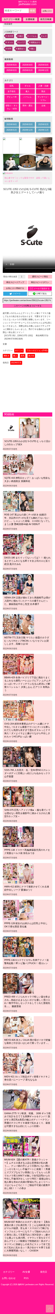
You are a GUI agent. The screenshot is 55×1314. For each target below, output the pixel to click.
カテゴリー (9, 1272)
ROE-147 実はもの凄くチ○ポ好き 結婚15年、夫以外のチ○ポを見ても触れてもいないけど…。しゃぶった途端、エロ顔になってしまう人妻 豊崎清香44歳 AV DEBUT (27, 519)
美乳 (23, 356)
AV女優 (26, 1272)
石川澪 (10, 36)
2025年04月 (27, 65)
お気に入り (47, 11)
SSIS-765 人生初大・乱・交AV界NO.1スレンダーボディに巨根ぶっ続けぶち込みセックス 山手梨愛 (27, 773)
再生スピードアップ (15, 282)
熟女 (43, 91)
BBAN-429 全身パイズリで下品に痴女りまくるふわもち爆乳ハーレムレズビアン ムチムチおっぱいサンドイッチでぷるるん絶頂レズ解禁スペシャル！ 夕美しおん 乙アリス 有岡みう (27, 684)
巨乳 (12, 86)
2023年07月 (16, 363)
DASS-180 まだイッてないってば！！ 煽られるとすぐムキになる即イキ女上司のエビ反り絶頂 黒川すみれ (27, 560)
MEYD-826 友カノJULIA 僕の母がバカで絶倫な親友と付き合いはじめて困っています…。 (27, 1041)
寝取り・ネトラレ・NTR (12, 107)
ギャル (10, 42)
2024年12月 (43, 70)
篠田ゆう (21, 49)
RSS (26, 1278)
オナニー (19, 350)
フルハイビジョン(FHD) (37, 350)
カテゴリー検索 (12, 19)
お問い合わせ (9, 1278)
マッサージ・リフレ (43, 98)
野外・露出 (28, 105)
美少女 (31, 356)
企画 (43, 105)
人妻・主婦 (43, 86)
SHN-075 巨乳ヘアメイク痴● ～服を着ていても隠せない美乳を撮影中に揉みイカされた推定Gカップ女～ (27, 813)
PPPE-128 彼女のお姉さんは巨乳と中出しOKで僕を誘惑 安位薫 (26, 925)
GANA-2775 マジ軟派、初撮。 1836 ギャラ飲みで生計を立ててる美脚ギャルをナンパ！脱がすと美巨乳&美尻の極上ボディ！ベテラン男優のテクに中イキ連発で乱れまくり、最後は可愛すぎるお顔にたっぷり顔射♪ (27, 1119)
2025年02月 (11, 70)
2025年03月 (43, 65)
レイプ (22, 42)
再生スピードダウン (40, 282)
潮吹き (6, 356)
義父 (21, 36)
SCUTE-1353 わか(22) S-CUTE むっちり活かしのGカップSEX (27, 443)
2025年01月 (27, 70)
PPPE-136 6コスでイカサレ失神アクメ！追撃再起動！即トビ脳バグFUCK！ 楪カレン (26, 962)
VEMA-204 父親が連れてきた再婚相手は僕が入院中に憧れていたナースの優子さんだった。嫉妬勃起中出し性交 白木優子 (27, 600)
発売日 (43, 1272)
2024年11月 (43, 130)
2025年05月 (11, 65)
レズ (45, 36)
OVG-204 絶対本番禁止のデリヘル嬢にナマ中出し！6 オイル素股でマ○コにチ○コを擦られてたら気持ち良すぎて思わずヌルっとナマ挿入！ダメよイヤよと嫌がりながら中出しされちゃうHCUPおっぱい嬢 (27, 730)
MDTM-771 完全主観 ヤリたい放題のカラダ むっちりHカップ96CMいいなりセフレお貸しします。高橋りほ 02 (26, 640)
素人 (33, 49)
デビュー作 (12, 97)
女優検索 (30, 19)
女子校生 (12, 91)
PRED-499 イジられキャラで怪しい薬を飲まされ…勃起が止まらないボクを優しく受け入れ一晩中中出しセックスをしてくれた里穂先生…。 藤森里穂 (27, 1001)
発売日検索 (46, 19)
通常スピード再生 (40, 276)
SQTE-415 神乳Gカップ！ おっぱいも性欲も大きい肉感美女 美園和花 (27, 479)
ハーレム (33, 36)
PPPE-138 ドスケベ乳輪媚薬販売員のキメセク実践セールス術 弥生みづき (27, 851)
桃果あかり (35, 42)
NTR (9, 49)
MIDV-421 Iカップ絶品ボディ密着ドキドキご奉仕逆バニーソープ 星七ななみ (27, 1078)
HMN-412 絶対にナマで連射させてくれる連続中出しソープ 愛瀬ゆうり (26, 888)
